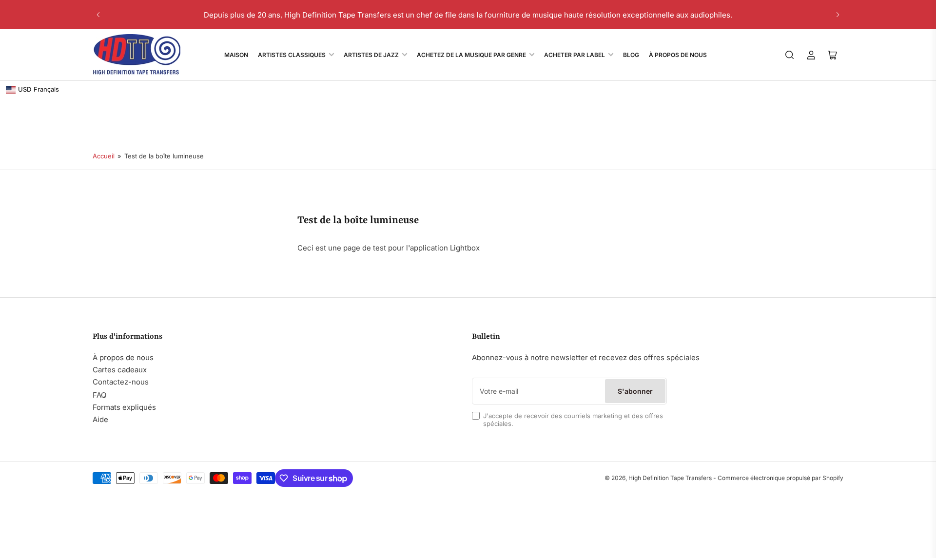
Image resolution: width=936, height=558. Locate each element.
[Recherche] (789, 55)
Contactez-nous (121, 381)
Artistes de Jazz (371, 54)
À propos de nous (123, 357)
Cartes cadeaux (120, 369)
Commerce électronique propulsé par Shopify (780, 477)
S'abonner (635, 391)
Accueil (104, 156)
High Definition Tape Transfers (670, 477)
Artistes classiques (292, 54)
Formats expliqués (124, 407)
